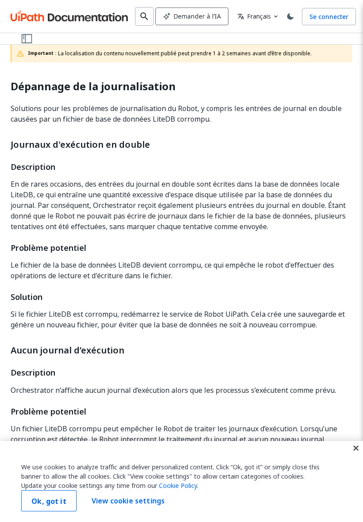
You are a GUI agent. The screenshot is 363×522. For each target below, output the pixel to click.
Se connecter (328, 16)
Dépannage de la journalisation (93, 86)
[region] (181, 481)
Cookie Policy (178, 485)
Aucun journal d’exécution (67, 350)
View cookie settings (128, 500)
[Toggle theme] (290, 16)
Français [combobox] (254, 16)
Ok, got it (48, 501)
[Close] (356, 448)
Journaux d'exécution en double (80, 144)
